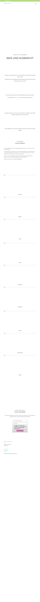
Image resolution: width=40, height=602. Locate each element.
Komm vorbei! (19, 37)
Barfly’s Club (16, 97)
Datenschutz (6, 450)
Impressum (6, 449)
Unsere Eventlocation (20, 42)
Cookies (5, 451)
